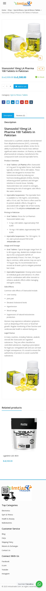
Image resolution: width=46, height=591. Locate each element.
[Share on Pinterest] (22, 102)
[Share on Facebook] (3, 102)
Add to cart (22, 86)
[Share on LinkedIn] (13, 102)
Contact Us (6, 550)
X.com (4, 565)
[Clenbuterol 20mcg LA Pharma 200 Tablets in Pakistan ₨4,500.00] (39, 68)
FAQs (4, 538)
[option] (23, 40)
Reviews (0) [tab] (20, 115)
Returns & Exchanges (10, 546)
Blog (3, 534)
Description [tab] (8, 115)
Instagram (6, 574)
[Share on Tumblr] (31, 102)
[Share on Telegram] (17, 102)
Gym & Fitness (7, 515)
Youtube (5, 569)
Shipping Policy (7, 542)
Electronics (6, 510)
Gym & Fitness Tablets (19, 95)
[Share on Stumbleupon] (26, 102)
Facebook (5, 561)
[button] (42, 60)
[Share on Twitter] (8, 102)
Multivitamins (7, 523)
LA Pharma (22, 165)
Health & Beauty (8, 519)
